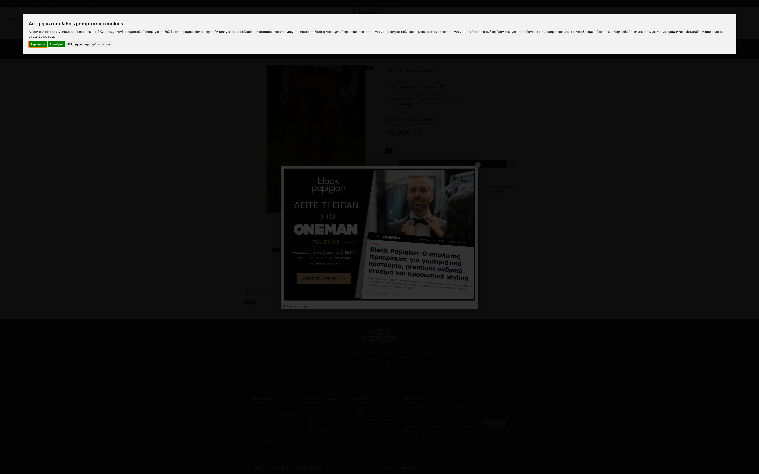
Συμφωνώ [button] (38, 44)
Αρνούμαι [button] (56, 44)
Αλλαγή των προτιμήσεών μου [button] (88, 44)
